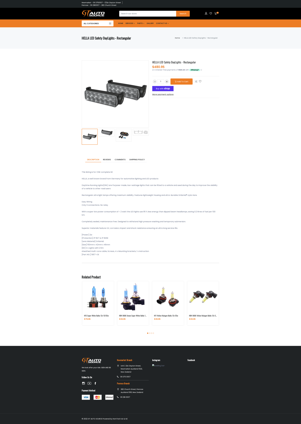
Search (183, 13)
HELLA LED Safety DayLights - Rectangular (174, 62)
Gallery (150, 23)
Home (120, 23)
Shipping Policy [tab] (137, 159)
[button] (148, 333)
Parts (140, 23)
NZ (127, 419)
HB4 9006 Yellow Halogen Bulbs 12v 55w (203, 315)
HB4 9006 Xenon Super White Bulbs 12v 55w (134, 315)
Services (129, 23)
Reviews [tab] (107, 159)
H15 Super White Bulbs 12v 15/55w (96, 315)
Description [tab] (93, 159)
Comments (120, 159)
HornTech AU (118, 419)
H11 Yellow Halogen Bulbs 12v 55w (166, 315)
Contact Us (161, 23)
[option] (90, 137)
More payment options (163, 94)
